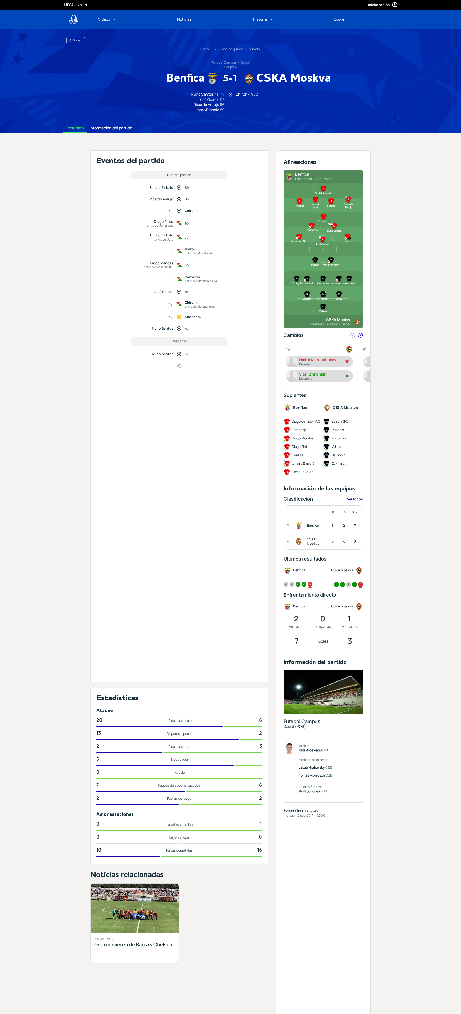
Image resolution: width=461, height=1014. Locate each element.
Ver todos (355, 499)
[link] (184, 19)
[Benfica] (299, 525)
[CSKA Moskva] (299, 541)
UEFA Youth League (73, 19)
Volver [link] (77, 40)
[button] (107, 19)
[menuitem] (131, 19)
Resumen (75, 128)
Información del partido (111, 128)
